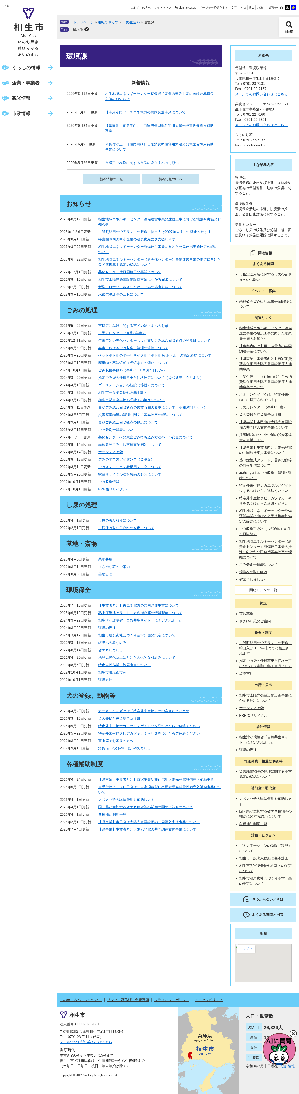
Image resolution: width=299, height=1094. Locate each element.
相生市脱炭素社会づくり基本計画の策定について (136, 635)
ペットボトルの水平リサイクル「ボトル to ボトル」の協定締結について (154, 355)
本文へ (7, 5)
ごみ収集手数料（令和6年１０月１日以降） (132, 370)
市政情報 (21, 113)
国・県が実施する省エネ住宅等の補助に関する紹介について (145, 807)
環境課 (78, 29)
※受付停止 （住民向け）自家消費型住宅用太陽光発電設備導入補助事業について (265, 382)
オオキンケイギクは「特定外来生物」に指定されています (143, 711)
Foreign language (185, 7)
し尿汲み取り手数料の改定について (126, 528)
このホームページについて (81, 1000)
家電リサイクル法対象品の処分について (129, 474)
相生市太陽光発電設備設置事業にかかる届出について (140, 279)
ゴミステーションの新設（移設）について (131, 385)
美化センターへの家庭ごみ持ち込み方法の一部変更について (145, 437)
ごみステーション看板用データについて (129, 467)
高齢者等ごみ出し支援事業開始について (129, 444)
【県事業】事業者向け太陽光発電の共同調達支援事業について (147, 829)
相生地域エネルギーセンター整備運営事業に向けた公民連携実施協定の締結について (265, 516)
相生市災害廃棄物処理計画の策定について (131, 400)
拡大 (251, 7)
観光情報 (21, 98)
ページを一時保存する (213, 7)
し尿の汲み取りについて (117, 520)
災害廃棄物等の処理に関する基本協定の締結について (140, 415)
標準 (260, 7)
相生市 (77, 1015)
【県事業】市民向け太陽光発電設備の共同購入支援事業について (149, 822)
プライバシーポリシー (171, 1000)
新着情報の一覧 (111, 179)
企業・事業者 (26, 82)
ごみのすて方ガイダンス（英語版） (126, 459)
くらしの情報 (26, 67)
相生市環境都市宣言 (114, 672)
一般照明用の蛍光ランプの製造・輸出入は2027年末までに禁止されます (154, 232)
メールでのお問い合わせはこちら (261, 94)
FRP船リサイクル (112, 489)
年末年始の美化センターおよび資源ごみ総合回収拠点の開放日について (154, 340)
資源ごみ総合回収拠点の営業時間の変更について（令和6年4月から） (152, 407)
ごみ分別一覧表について (117, 430)
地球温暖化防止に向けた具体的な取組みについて (136, 657)
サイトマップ (162, 7)
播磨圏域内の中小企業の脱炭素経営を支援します (136, 239)
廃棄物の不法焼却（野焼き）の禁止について (133, 363)
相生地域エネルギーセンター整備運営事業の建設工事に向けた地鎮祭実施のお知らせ (265, 333)
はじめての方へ (141, 7)
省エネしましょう (112, 650)
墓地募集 (105, 559)
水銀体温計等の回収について (121, 294)
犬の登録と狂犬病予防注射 (119, 718)
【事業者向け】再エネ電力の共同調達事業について (145, 112)
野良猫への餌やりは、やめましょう (126, 748)
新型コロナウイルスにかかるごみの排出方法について (140, 287)
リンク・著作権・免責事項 (128, 1000)
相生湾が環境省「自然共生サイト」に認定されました (140, 620)
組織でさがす (108, 22)
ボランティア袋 (110, 452)
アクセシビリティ (209, 1000)
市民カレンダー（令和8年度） (122, 333)
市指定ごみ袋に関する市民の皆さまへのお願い (142, 163)
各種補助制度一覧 (112, 814)
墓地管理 (105, 574)
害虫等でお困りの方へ (115, 741)
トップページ (83, 22)
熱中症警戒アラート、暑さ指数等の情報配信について (140, 613)
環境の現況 (107, 628)
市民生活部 (131, 22)
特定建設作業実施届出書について (124, 665)
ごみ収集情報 (108, 482)
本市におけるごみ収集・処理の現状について (133, 348)
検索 (289, 27)
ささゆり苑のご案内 (114, 567)
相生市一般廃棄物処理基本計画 (122, 392)
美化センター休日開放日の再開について (129, 272)
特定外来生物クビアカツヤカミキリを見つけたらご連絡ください (149, 733)
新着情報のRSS (170, 179)
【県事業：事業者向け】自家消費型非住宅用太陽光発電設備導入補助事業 (156, 779)
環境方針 (105, 680)
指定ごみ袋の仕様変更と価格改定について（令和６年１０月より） (150, 378)
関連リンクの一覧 (263, 590)
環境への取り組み (112, 643)
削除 (86, 29)
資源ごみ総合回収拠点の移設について (128, 422)
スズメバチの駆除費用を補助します (126, 799)
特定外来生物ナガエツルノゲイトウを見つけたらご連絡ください (149, 726)
